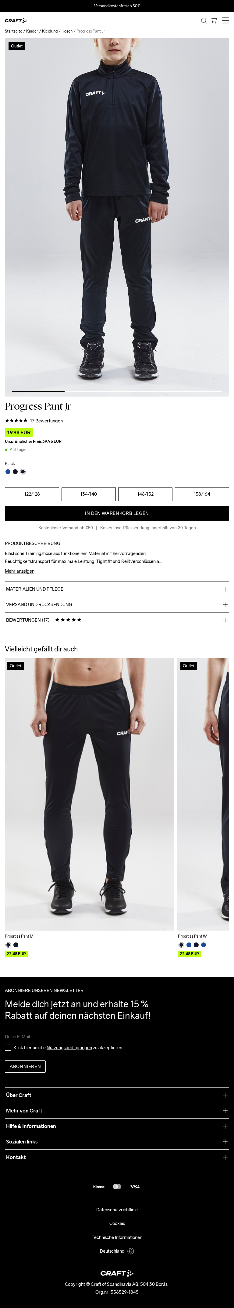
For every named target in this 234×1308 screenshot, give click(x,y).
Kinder (32, 31)
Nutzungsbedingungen (69, 1047)
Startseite (13, 31)
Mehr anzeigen (19, 571)
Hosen (67, 31)
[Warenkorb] (214, 21)
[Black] (8, 945)
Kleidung (50, 31)
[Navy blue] (189, 945)
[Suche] (204, 21)
